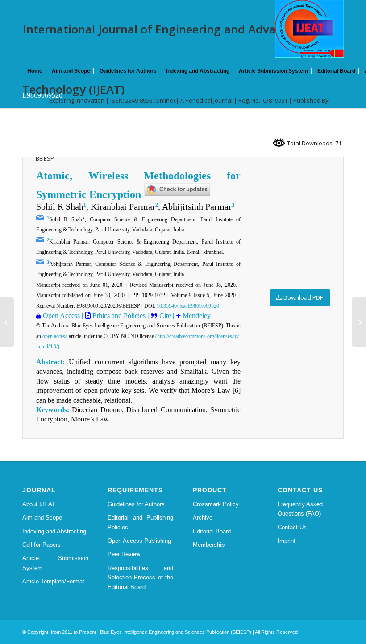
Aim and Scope (42, 517)
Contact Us (292, 527)
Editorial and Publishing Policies (141, 522)
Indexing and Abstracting (54, 531)
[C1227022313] (7, 322)
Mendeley (196, 315)
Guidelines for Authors (136, 504)
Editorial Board (212, 531)
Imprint (286, 540)
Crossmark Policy (216, 504)
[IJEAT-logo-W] (309, 29)
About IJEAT (38, 504)
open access (54, 336)
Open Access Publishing (139, 540)
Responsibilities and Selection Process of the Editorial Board (141, 577)
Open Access (61, 315)
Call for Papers (41, 544)
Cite (166, 315)
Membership (209, 544)
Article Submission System (55, 563)
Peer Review (124, 554)
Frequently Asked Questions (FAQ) (300, 509)
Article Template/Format (53, 581)
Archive (202, 517)
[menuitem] (35, 71)
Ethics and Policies (118, 315)
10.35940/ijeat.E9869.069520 (188, 306)
